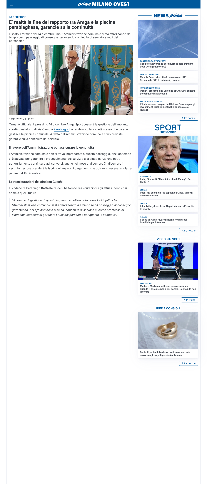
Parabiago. (61, 129)
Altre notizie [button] (188, 118)
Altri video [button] (189, 299)
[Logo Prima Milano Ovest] (103, 4)
